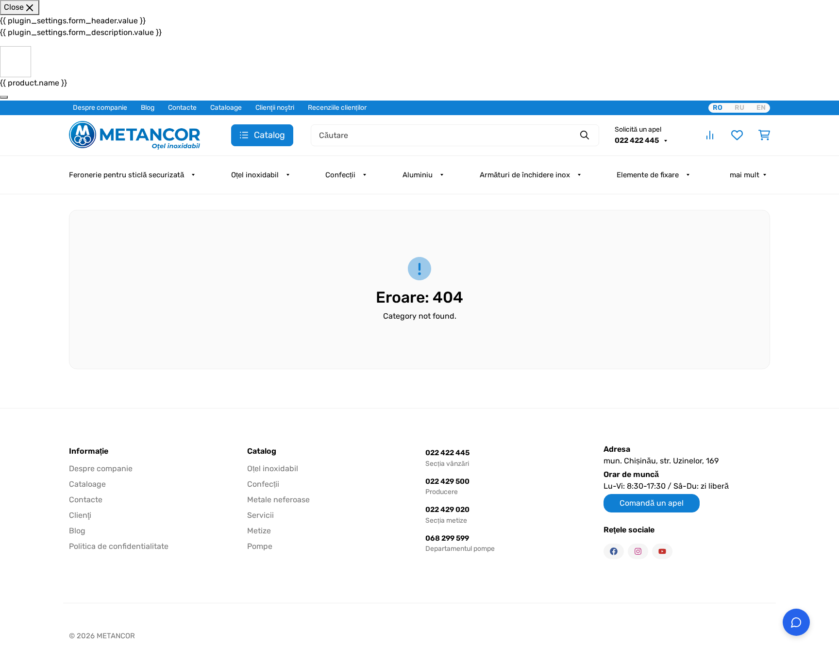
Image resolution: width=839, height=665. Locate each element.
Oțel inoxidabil (255, 175)
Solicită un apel (638, 129)
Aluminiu (418, 175)
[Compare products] (710, 135)
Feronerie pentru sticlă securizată (126, 175)
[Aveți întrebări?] (796, 622)
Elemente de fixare (648, 175)
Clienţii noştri (274, 107)
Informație (88, 451)
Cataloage (226, 107)
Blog (147, 107)
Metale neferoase (278, 499)
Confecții (340, 175)
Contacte (182, 107)
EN (761, 107)
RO (717, 107)
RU (739, 107)
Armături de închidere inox (525, 175)
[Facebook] (614, 551)
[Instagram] (638, 551)
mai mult (744, 175)
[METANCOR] (134, 134)
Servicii (260, 515)
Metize (259, 530)
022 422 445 (637, 140)
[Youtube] (662, 551)
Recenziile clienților (337, 107)
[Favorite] (737, 135)
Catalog (261, 451)
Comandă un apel (652, 503)
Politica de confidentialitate (118, 546)
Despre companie (100, 107)
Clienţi (80, 515)
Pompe (259, 546)
